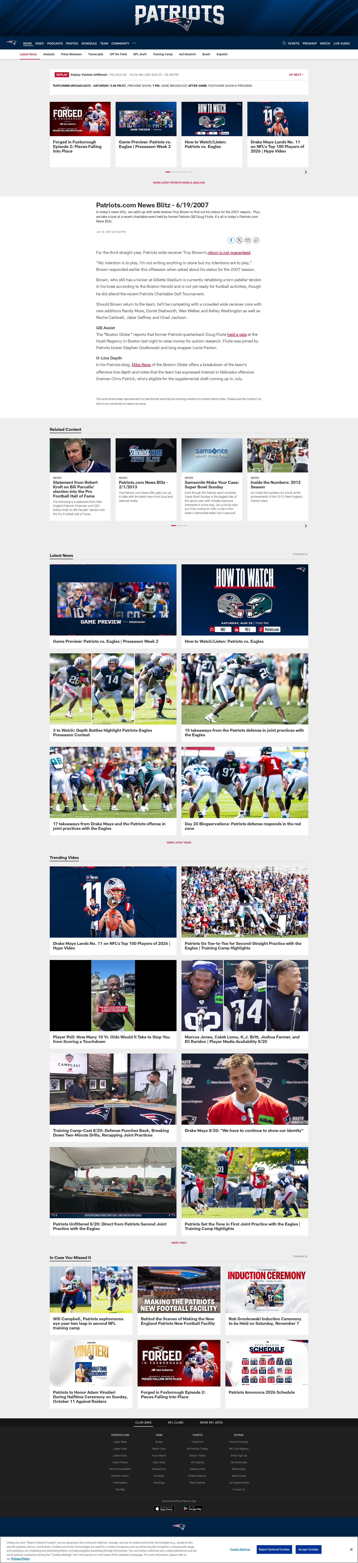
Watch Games (197, 1482)
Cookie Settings (240, 1549)
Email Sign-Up (239, 1455)
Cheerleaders (120, 1482)
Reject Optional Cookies (274, 1549)
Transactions (159, 1468)
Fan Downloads (238, 1462)
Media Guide (239, 1475)
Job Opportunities (239, 1482)
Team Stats (159, 1462)
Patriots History (120, 1475)
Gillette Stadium (197, 1475)
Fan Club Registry (239, 1448)
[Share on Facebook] (231, 242)
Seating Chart (197, 1468)
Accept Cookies (309, 1549)
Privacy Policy (20, 1558)
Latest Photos (120, 1462)
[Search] (284, 43)
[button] (168, 172)
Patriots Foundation (120, 1468)
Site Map (120, 1489)
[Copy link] (256, 240)
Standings (159, 1482)
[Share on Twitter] (239, 242)
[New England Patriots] (179, 1528)
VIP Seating (197, 1462)
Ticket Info (197, 1441)
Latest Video (120, 1448)
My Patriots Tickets (197, 1448)
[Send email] (247, 242)
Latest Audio (120, 1455)
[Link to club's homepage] (12, 43)
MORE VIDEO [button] (179, 1242)
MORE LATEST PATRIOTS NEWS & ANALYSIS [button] (179, 182)
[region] (179, 1550)
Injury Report (159, 1455)
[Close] (351, 1549)
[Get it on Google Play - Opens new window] (193, 1510)
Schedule (159, 1475)
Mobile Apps (239, 1468)
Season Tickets (197, 1455)
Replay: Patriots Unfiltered (89, 74)
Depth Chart (159, 1448)
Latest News (120, 1441)
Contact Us (239, 1489)
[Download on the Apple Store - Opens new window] (164, 1509)
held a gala (237, 334)
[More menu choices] (134, 43)
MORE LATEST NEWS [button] (179, 842)
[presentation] (306, 173)
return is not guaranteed (229, 252)
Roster (159, 1441)
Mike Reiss (141, 364)
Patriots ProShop (238, 1441)
